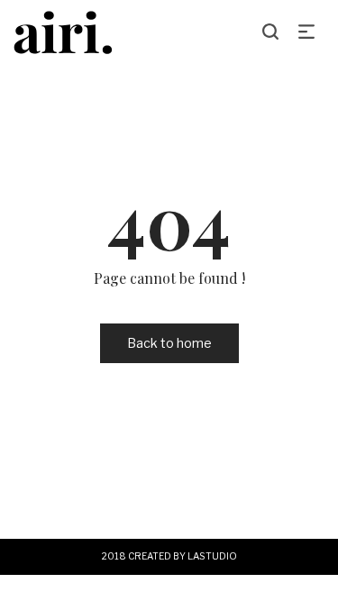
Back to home (169, 343)
